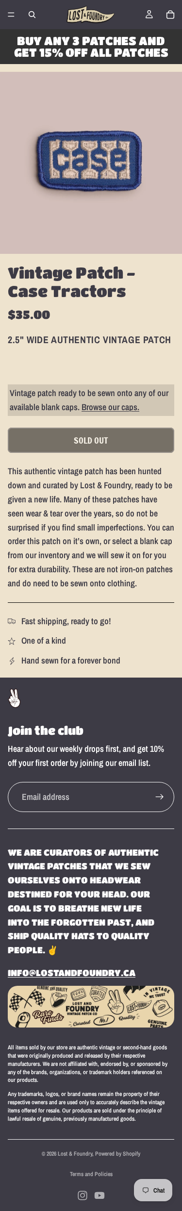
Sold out (91, 440)
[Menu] (11, 14)
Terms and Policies (91, 1174)
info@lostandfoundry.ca (71, 973)
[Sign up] (159, 797)
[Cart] (170, 14)
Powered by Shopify (117, 1154)
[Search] (32, 14)
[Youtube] (99, 1195)
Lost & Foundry (75, 1154)
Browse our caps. (110, 407)
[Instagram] (82, 1195)
